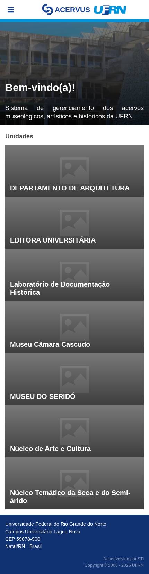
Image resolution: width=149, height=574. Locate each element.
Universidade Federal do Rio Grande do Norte (55, 524)
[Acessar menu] (10, 10)
